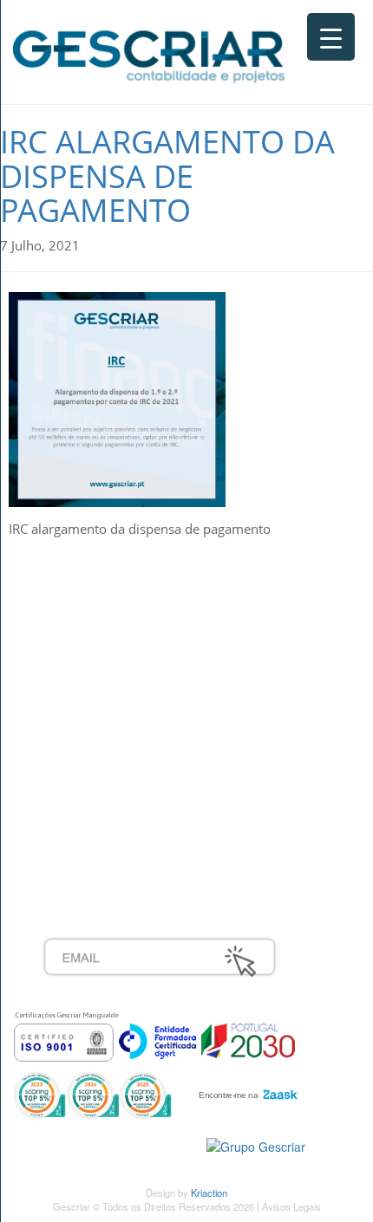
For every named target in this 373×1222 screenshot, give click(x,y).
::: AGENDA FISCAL (100, 845)
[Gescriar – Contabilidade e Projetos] (149, 53)
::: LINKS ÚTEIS (88, 826)
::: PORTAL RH (86, 769)
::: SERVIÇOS (82, 636)
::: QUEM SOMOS (95, 617)
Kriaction (209, 1192)
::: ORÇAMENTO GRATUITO (126, 807)
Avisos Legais (291, 1206)
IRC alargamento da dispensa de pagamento (167, 175)
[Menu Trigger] (331, 37)
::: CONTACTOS (88, 693)
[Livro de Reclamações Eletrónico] (255, 1144)
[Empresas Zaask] (246, 1090)
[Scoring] (92, 1093)
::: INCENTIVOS (88, 655)
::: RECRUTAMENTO (103, 788)
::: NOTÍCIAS (79, 674)
